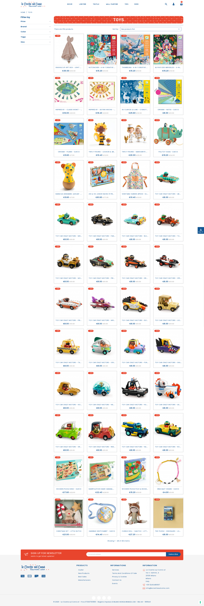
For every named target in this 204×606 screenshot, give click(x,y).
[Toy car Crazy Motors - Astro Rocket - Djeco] (168, 386)
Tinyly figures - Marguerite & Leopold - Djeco (142, 152)
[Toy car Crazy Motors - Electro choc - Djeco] (135, 302)
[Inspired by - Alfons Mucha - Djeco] (102, 91)
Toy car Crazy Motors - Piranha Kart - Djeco (76, 320)
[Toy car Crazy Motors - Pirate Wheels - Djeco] (102, 260)
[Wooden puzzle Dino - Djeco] (69, 471)
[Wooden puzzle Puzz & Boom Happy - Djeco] (135, 471)
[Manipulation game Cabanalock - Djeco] (102, 471)
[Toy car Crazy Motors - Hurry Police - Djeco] (135, 386)
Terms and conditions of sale (124, 573)
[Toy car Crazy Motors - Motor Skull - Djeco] (69, 260)
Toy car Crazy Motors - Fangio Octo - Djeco (109, 236)
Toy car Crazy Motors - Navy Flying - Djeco (142, 447)
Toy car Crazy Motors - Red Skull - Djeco (107, 447)
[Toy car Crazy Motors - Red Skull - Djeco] (102, 428)
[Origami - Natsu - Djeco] (168, 91)
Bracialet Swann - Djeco (168, 489)
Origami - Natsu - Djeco (168, 110)
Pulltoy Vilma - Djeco (168, 152)
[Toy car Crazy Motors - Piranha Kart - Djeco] (69, 302)
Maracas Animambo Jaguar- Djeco (71, 194)
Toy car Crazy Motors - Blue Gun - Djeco (140, 236)
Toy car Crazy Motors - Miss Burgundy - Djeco (110, 320)
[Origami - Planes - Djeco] (69, 133)
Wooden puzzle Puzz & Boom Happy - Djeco (141, 489)
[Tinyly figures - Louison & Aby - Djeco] (102, 133)
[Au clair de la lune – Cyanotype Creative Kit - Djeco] (135, 91)
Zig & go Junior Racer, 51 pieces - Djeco (106, 194)
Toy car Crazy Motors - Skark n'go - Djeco (174, 362)
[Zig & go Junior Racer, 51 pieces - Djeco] (102, 176)
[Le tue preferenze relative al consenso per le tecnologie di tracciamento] (200, 602)
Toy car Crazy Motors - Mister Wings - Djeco (76, 236)
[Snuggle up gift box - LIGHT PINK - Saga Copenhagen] (69, 49)
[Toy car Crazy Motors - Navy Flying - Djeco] (135, 428)
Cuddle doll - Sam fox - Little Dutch (138, 531)
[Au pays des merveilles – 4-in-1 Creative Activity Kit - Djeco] (168, 49)
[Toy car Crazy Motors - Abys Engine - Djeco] (168, 176)
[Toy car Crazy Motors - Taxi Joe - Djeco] (69, 344)
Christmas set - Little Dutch (68, 531)
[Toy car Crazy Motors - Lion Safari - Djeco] (168, 302)
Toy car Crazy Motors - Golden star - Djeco (76, 405)
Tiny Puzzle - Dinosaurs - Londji (169, 531)
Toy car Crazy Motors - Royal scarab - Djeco (175, 447)
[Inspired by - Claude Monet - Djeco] (69, 91)
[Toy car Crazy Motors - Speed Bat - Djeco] (168, 260)
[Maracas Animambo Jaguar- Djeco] (69, 176)
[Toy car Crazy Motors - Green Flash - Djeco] (69, 428)
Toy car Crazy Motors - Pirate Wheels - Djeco (109, 278)
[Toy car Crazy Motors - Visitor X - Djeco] (102, 344)
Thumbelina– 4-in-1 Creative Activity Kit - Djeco (143, 67)
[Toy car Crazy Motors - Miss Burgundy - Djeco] (102, 302)
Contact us (116, 580)
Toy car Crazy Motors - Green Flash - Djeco (75, 447)
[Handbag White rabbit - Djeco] (102, 513)
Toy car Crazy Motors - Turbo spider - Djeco (175, 236)
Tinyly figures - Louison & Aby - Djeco (105, 152)
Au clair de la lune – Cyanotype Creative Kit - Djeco (145, 110)
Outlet (81, 570)
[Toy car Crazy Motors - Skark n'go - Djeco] (168, 344)
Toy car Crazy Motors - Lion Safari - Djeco (174, 320)
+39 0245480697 (153, 585)
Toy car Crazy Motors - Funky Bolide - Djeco (142, 362)
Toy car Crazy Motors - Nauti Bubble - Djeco (109, 405)
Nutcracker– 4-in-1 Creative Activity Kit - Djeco (110, 67)
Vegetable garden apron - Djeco (136, 194)
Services (115, 570)
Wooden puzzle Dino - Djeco (68, 489)
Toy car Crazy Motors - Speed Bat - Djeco (174, 278)
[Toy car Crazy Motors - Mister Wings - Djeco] (69, 218)
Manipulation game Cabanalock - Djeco (106, 489)
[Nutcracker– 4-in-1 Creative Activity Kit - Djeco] (102, 49)
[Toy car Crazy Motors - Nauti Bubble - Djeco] (102, 386)
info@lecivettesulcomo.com (157, 588)
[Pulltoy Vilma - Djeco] (168, 133)
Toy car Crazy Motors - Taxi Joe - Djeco (74, 362)
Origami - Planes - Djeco (69, 152)
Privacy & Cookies (119, 577)
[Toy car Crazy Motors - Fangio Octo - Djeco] (102, 218)
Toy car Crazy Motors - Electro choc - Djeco (143, 320)
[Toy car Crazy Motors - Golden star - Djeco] (69, 386)
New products (83, 573)
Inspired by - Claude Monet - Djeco (71, 110)
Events (115, 583)
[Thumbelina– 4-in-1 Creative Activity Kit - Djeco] (135, 49)
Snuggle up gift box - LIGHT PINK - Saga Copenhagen (78, 67)
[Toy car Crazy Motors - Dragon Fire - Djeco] (135, 260)
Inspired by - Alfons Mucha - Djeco (104, 110)
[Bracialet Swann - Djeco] (168, 471)
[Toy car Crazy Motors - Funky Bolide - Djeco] (135, 344)
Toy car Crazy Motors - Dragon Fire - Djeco (142, 278)
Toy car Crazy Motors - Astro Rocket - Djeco (176, 405)
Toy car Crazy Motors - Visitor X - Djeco (107, 362)
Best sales (82, 577)
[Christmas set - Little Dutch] (69, 513)
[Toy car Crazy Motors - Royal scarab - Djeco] (168, 428)
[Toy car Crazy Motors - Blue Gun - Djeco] (135, 218)
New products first (150, 29)
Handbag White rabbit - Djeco (102, 531)
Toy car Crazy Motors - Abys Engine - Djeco (175, 194)
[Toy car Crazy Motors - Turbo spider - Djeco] (168, 218)
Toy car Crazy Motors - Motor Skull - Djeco (76, 278)
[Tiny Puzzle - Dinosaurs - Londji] (168, 513)
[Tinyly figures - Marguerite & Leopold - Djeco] (135, 133)
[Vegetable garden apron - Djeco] (135, 176)
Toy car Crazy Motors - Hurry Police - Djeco (142, 405)
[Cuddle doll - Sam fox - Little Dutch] (135, 513)
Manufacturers (84, 580)
